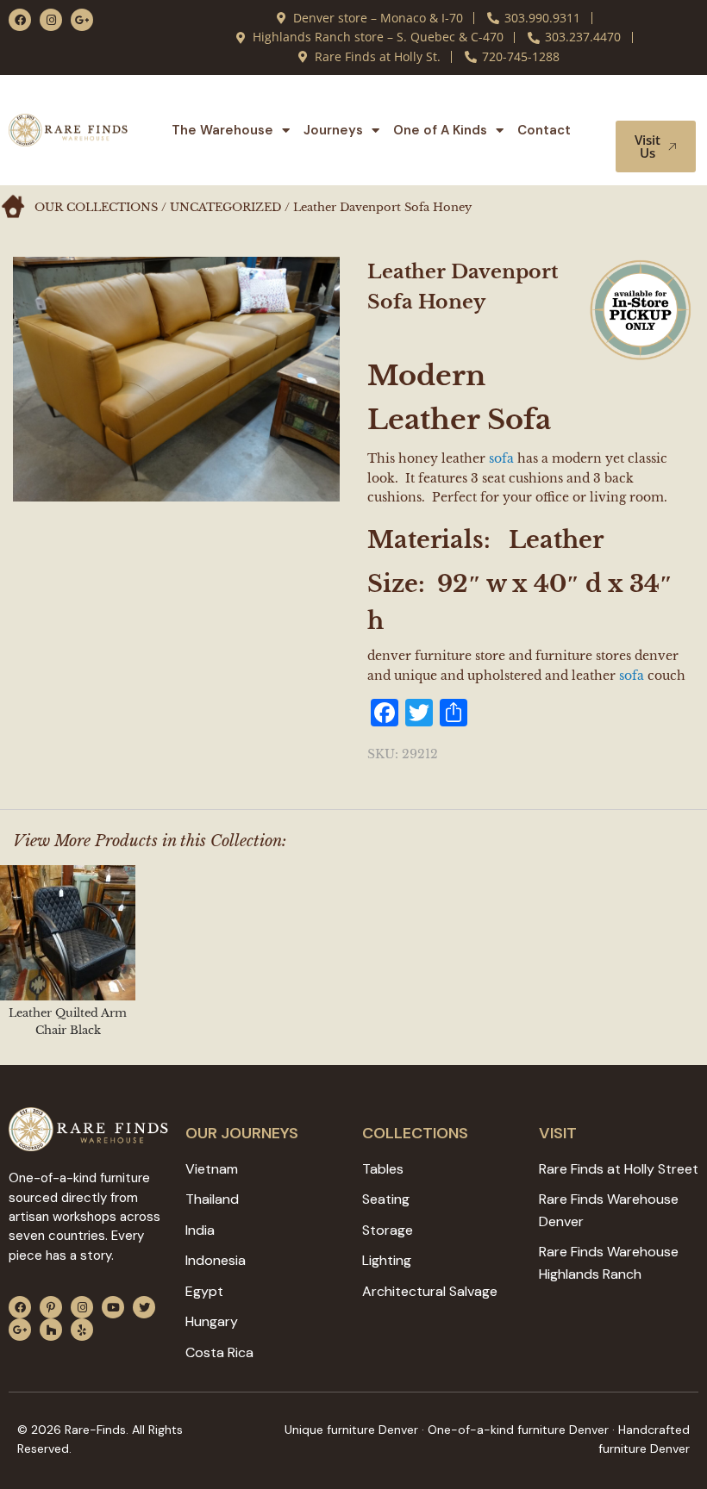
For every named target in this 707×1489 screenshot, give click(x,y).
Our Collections (96, 207)
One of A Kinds (440, 130)
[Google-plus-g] (82, 20)
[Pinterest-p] (51, 1307)
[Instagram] (51, 20)
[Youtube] (113, 1307)
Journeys (333, 130)
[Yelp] (82, 1329)
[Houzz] (51, 1329)
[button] (662, 104)
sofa (501, 458)
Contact (544, 130)
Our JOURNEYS (241, 1133)
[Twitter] (144, 1307)
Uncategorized (225, 207)
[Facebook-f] (20, 20)
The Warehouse (222, 130)
